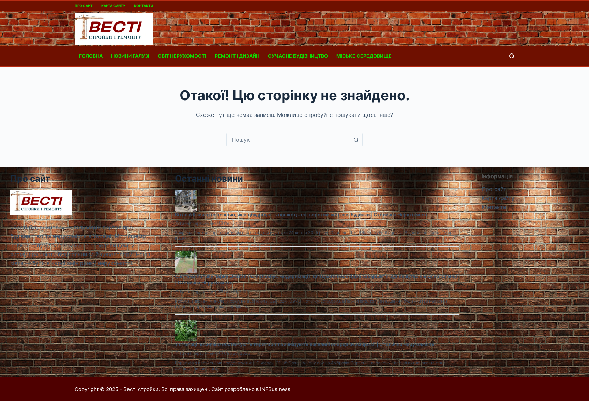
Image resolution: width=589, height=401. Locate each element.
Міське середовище (364, 56)
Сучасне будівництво (298, 56)
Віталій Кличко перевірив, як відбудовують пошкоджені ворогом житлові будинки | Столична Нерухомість (301, 214)
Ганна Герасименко (199, 223)
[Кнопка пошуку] (355, 139)
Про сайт (84, 6)
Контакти (143, 6)
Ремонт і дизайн (237, 56)
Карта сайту (113, 6)
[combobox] (288, 139)
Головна (91, 56)
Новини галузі (130, 56)
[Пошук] (511, 56)
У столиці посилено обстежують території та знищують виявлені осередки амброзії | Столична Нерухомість (304, 344)
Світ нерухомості (182, 56)
